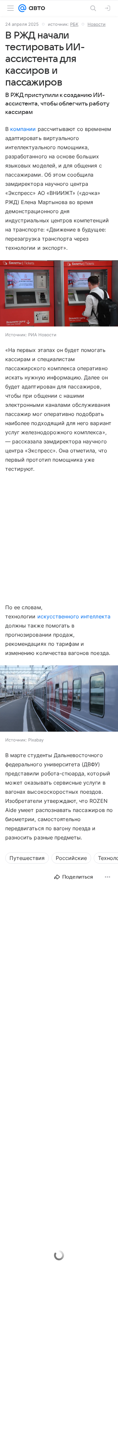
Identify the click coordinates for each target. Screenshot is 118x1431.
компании (23, 129)
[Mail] (22, 8)
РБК (74, 24)
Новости (97, 24)
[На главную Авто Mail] (35, 8)
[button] (59, 294)
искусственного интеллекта (73, 616)
